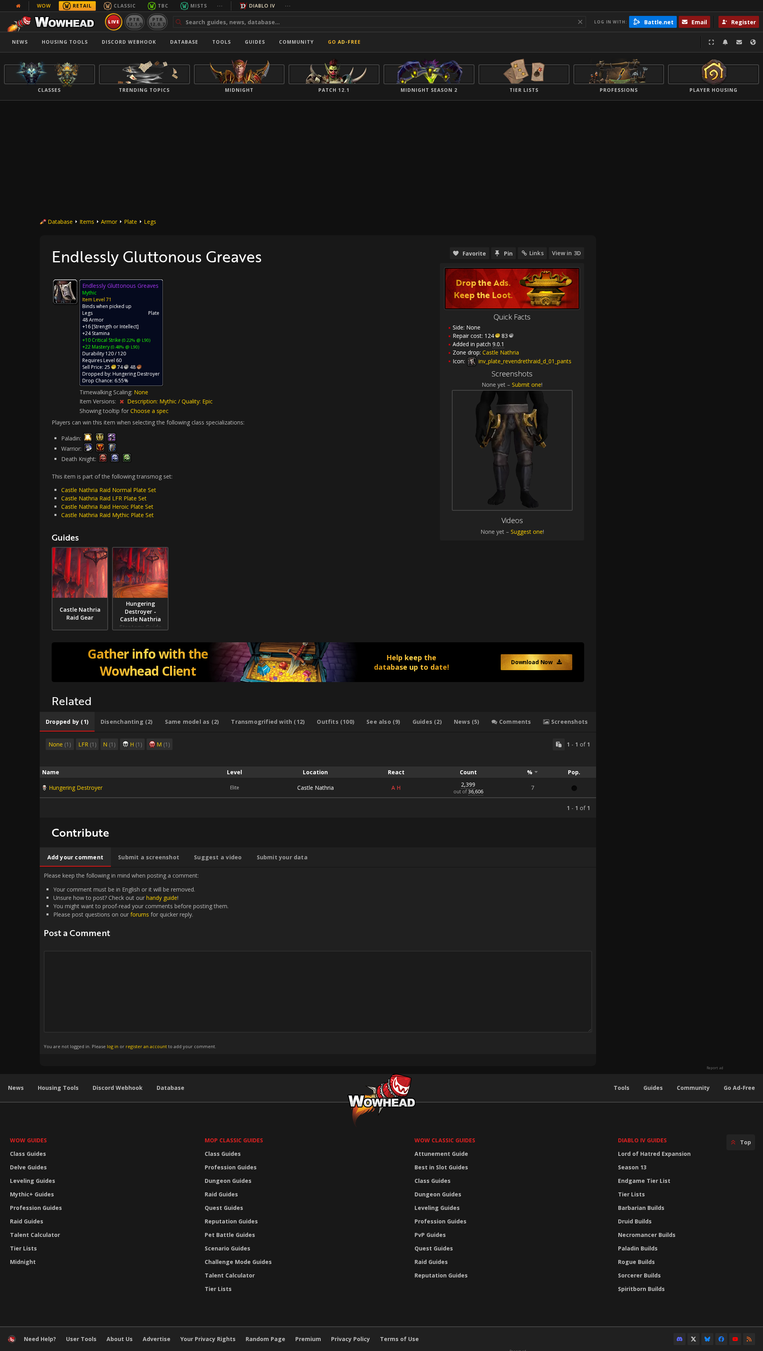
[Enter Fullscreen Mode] (711, 42)
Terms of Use (399, 1339)
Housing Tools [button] (65, 42)
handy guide (161, 897)
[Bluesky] (707, 1339)
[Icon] (65, 291)
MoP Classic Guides (234, 1140)
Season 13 (632, 1167)
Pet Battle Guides (230, 1235)
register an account (146, 1046)
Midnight (23, 1262)
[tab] (67, 722)
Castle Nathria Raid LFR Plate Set (104, 498)
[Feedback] (739, 42)
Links (536, 253)
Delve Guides (28, 1167)
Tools (621, 1087)
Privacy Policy (350, 1339)
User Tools (81, 1339)
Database (184, 42)
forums (139, 914)
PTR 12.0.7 (157, 21)
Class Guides (28, 1153)
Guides (255, 42)
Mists (198, 5)
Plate (130, 221)
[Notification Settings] (725, 42)
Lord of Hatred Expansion (654, 1153)
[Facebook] (721, 1339)
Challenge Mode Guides (238, 1262)
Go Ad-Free (344, 42)
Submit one (526, 384)
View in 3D (566, 253)
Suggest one (527, 531)
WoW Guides (28, 1140)
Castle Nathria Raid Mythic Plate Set (107, 515)
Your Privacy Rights (208, 1339)
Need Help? (40, 1339)
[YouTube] (735, 1339)
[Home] (53, 22)
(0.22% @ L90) (135, 340)
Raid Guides (26, 1221)
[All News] (18, 6)
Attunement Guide (441, 1153)
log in (112, 1046)
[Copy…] (559, 744)
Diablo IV (262, 5)
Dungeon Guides (228, 1180)
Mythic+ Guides (32, 1194)
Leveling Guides (32, 1180)
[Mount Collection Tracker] (318, 662)
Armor (109, 221)
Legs (150, 221)
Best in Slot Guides (441, 1167)
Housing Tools (58, 1087)
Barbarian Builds (641, 1207)
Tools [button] (221, 42)
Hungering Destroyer (76, 787)
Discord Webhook (129, 42)
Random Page (265, 1339)
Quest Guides (224, 1207)
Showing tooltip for (104, 411)
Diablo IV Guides (642, 1140)
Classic (125, 5)
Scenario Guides (227, 1248)
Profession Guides (36, 1207)
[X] (693, 1339)
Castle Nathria (315, 787)
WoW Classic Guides (444, 1140)
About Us (120, 1339)
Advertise (156, 1339)
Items (86, 221)
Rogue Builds (636, 1262)
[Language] (753, 42)
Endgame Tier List (644, 1180)
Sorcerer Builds (639, 1275)
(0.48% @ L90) (124, 347)
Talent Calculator (35, 1235)
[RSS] (749, 1339)
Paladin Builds (638, 1248)
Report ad (715, 1068)
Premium (308, 1339)
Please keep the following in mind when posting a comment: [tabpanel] (136, 960)
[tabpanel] (318, 775)
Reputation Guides (231, 1221)
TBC (163, 5)
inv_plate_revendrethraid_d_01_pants (524, 361)
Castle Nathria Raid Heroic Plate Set (107, 506)
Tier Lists (23, 1248)
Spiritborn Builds (641, 1289)
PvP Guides (430, 1235)
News (20, 42)
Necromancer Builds (647, 1235)
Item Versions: (98, 401)
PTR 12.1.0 (134, 21)
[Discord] (680, 1339)
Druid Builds (635, 1221)
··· (220, 5)
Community (296, 42)
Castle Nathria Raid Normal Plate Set (108, 490)
